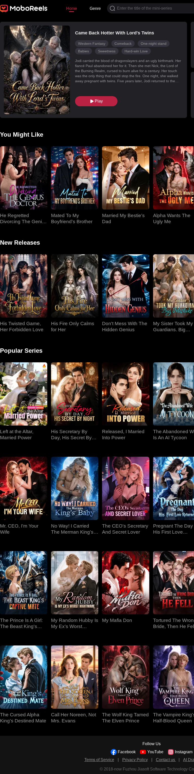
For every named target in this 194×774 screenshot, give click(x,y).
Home (71, 8)
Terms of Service (99, 760)
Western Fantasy (91, 43)
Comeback (123, 43)
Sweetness (106, 51)
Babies (83, 51)
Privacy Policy (135, 760)
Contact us (166, 760)
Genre (95, 8)
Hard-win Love (136, 51)
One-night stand (153, 43)
